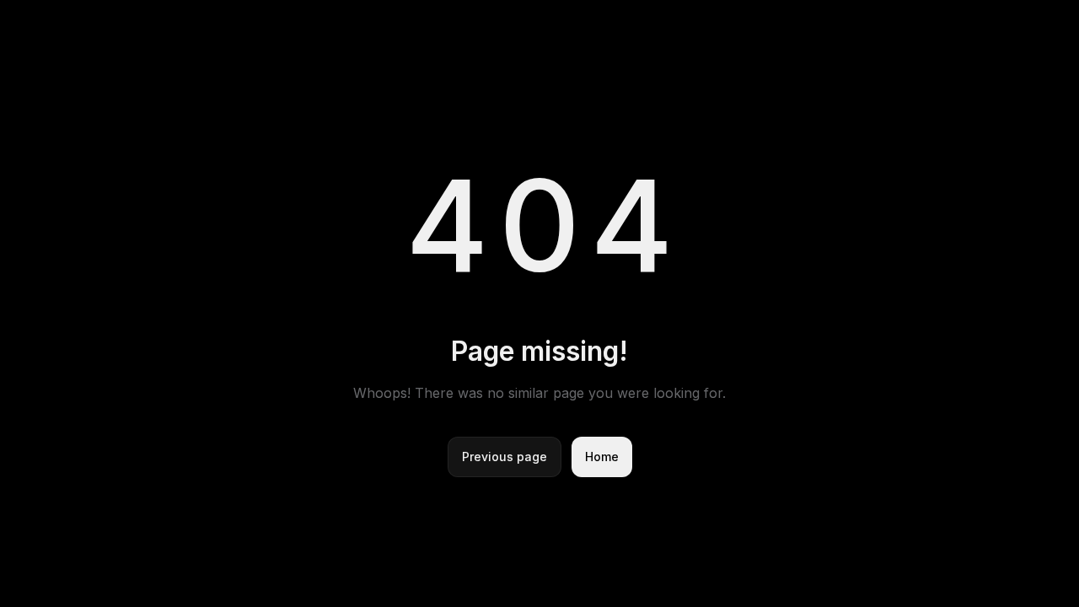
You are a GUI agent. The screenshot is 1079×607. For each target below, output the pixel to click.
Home (602, 456)
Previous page (504, 456)
